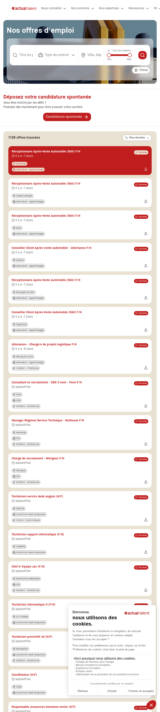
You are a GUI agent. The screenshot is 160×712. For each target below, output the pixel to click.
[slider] (109, 55)
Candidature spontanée (64, 117)
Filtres (143, 70)
